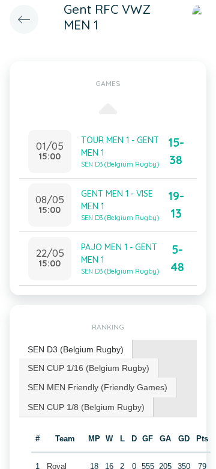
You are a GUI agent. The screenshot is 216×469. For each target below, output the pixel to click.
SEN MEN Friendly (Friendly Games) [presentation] (97, 387)
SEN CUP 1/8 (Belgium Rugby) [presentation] (86, 407)
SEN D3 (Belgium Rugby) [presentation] (76, 349)
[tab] (76, 350)
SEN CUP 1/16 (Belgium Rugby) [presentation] (88, 368)
